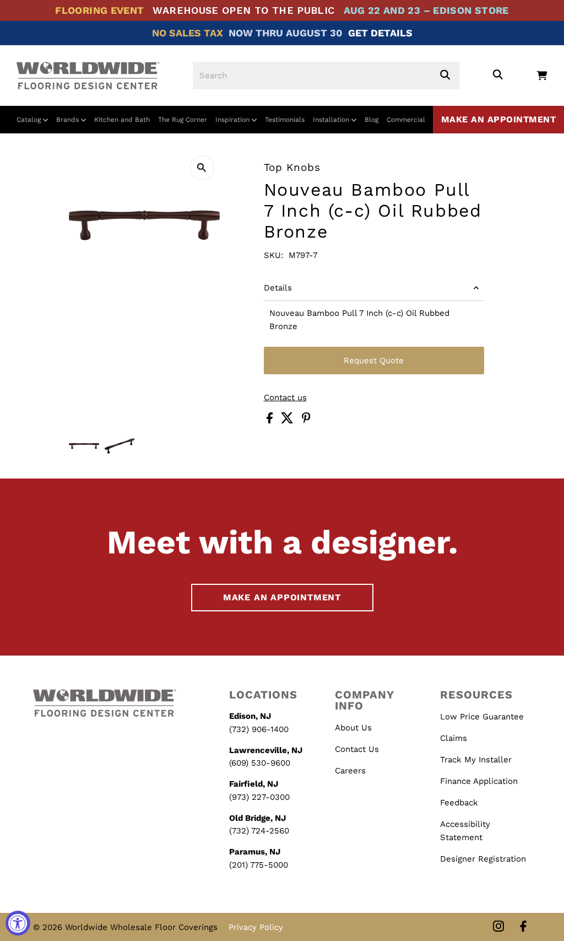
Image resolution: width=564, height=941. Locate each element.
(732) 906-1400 (259, 729)
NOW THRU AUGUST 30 (286, 33)
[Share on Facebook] (271, 421)
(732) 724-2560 (259, 831)
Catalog (30, 119)
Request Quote (374, 360)
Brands (68, 119)
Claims (453, 738)
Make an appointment (498, 119)
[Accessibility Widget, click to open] (18, 923)
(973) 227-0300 (259, 797)
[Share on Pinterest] (306, 421)
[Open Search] (497, 75)
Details (278, 288)
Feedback (459, 803)
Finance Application (479, 781)
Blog (371, 119)
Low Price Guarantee (482, 717)
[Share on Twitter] (288, 421)
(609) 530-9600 (259, 763)
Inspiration (233, 119)
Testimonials (285, 119)
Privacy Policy (256, 927)
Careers (350, 771)
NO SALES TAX (187, 33)
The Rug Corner (182, 119)
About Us (353, 728)
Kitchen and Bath (122, 119)
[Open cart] (541, 75)
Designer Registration (483, 859)
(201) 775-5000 (258, 865)
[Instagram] (498, 927)
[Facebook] (523, 927)
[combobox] (326, 75)
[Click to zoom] (201, 167)
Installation (332, 119)
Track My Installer (476, 760)
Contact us (285, 398)
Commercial (406, 119)
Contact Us (357, 749)
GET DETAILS (380, 33)
